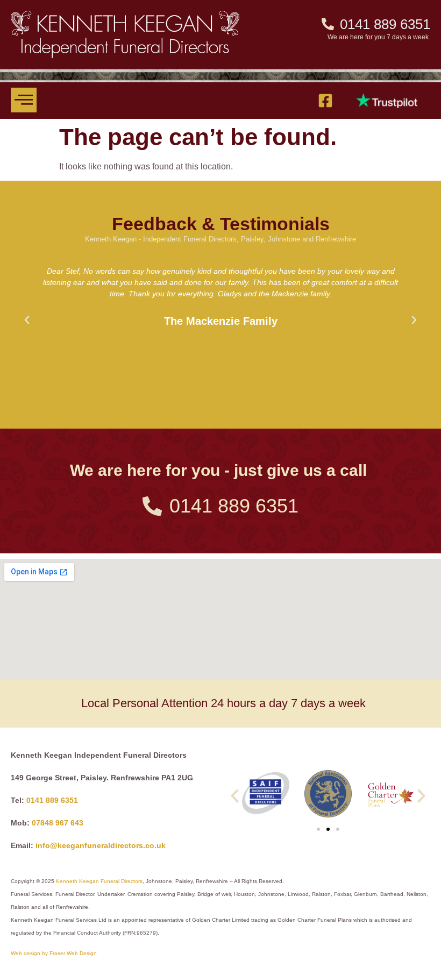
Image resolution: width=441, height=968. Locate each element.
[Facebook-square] (325, 100)
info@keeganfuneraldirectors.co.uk (100, 845)
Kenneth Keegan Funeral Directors (99, 881)
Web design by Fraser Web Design (54, 953)
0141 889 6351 (52, 800)
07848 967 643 (57, 822)
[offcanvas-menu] (24, 100)
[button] (27, 320)
